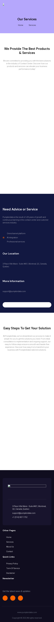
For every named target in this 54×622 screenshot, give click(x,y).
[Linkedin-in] (20, 598)
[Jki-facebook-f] (5, 598)
